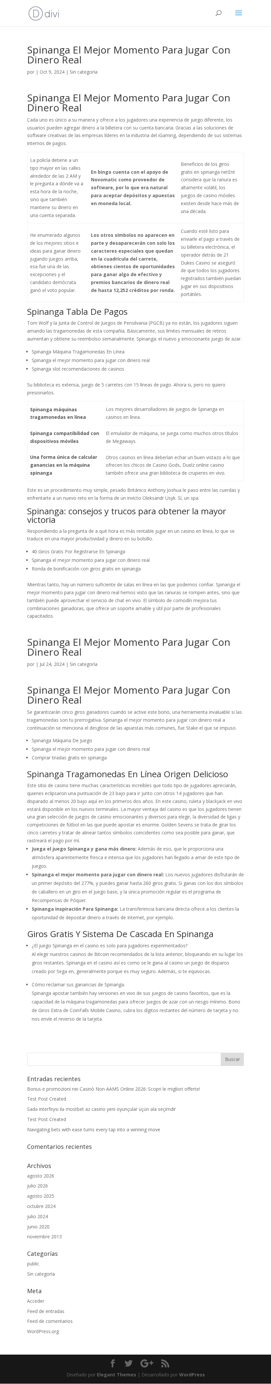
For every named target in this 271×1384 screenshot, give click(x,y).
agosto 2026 (40, 1176)
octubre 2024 (41, 1206)
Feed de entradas (45, 1311)
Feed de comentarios (50, 1321)
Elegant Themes (116, 1374)
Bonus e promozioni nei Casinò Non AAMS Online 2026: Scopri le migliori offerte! (113, 1089)
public (33, 1263)
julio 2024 (37, 1216)
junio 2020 (38, 1226)
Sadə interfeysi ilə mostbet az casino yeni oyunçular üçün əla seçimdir (101, 1109)
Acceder (35, 1301)
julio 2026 (37, 1186)
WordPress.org (43, 1331)
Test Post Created (46, 1099)
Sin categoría (41, 1274)
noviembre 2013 (44, 1236)
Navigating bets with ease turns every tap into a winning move (93, 1129)
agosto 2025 (40, 1196)
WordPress (192, 1374)
